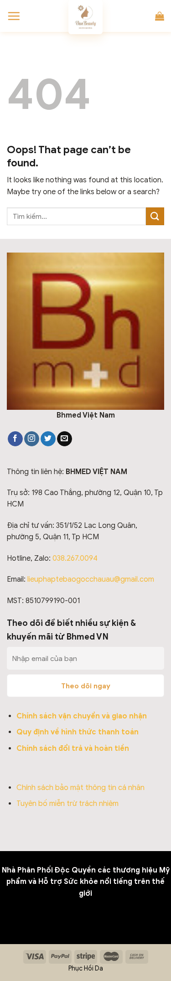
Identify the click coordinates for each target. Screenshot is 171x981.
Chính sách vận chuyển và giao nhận (81, 716)
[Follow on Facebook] (15, 439)
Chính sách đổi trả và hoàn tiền (72, 748)
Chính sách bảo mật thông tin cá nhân (80, 787)
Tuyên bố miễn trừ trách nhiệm (67, 803)
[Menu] (14, 16)
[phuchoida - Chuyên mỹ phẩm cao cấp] (85, 17)
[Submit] (155, 216)
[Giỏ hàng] (159, 16)
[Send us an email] (64, 439)
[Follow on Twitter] (48, 439)
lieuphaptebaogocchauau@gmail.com (90, 579)
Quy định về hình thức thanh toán (77, 732)
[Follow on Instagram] (31, 439)
